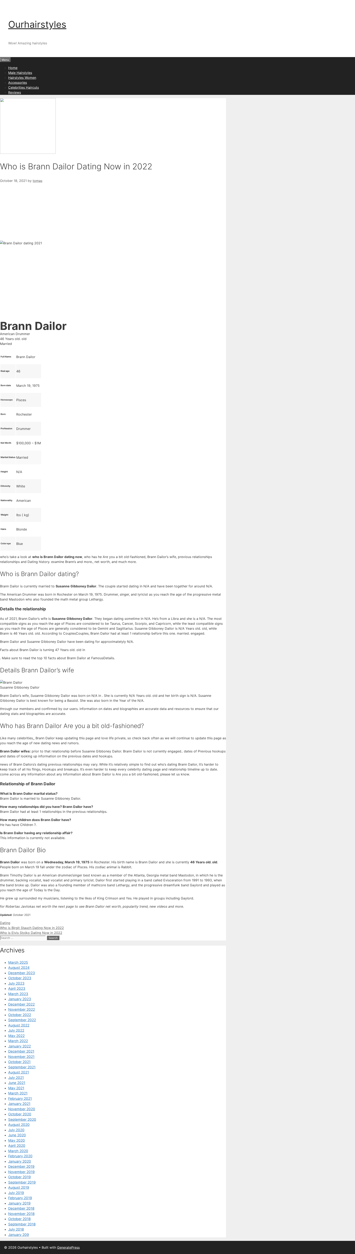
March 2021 (18, 1093)
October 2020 (19, 1114)
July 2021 (16, 1078)
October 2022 (19, 1015)
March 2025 (18, 962)
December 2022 (21, 1004)
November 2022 (21, 1009)
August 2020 (19, 1125)
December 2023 (21, 973)
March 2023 (18, 994)
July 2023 (16, 983)
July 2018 (16, 1229)
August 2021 (18, 1072)
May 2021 (16, 1088)
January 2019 (19, 1203)
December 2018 (21, 1208)
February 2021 (20, 1099)
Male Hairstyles (20, 73)
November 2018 (21, 1214)
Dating (5, 923)
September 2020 (22, 1119)
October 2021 (19, 1062)
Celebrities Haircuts (23, 87)
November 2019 (21, 1172)
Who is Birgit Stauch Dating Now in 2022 (32, 928)
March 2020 (18, 1151)
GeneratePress (68, 1247)
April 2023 (16, 988)
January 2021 (19, 1104)
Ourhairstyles (37, 24)
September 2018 (22, 1224)
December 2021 (21, 1051)
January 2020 (19, 1161)
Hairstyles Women (22, 78)
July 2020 (16, 1130)
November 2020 (21, 1109)
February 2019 (20, 1198)
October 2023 (19, 978)
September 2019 (22, 1182)
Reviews (14, 92)
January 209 (18, 1235)
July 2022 (16, 1030)
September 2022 (22, 1020)
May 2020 (16, 1140)
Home (12, 68)
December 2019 (21, 1166)
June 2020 (17, 1135)
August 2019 (18, 1187)
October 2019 (19, 1177)
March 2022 (18, 1041)
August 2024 (19, 968)
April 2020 (16, 1146)
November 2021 (21, 1057)
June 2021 (16, 1083)
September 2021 (22, 1067)
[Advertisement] (113, 212)
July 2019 (16, 1193)
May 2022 (16, 1036)
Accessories (17, 82)
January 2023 (19, 999)
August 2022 (18, 1025)
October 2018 (19, 1219)
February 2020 (20, 1156)
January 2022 (19, 1046)
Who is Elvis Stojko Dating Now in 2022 (31, 933)
